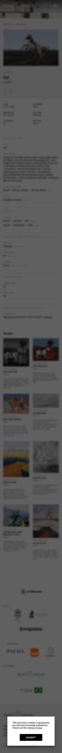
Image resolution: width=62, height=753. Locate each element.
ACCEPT (31, 737)
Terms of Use (34, 728)
